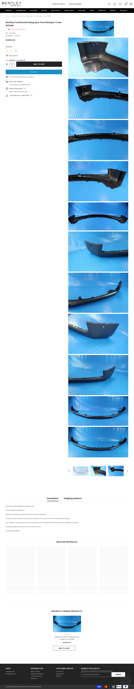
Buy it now (34, 72)
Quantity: (9, 47)
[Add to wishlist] (12, 64)
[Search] (109, 4)
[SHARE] (7, 64)
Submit (118, 674)
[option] (81, 471)
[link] (20, 589)
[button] (68, 471)
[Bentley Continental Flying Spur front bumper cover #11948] (67, 624)
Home (8, 16)
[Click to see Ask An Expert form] (125, 680)
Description (53, 498)
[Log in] (114, 4)
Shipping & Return (73, 498)
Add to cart (39, 64)
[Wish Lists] (120, 4)
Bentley (67, 634)
